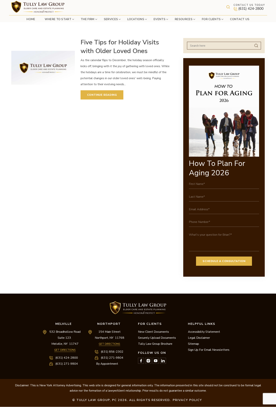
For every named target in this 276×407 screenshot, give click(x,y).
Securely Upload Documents (157, 338)
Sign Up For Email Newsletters (208, 350)
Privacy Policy (187, 400)
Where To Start (58, 19)
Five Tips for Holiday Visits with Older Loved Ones (120, 46)
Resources (183, 19)
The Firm (87, 19)
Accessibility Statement (204, 332)
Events (159, 19)
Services (111, 19)
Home (30, 19)
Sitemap (193, 344)
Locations (135, 19)
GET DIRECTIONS (65, 350)
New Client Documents (153, 332)
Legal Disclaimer (199, 338)
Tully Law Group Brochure (155, 344)
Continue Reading (102, 95)
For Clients (211, 19)
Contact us (239, 19)
